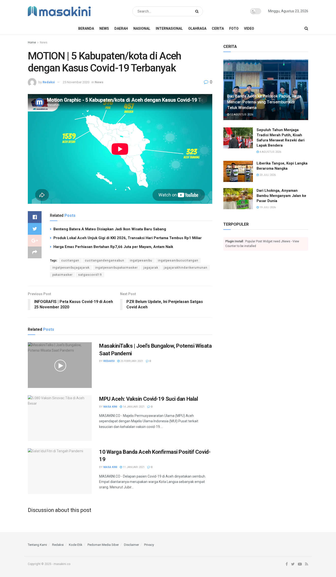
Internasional (169, 28)
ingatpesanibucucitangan (178, 260)
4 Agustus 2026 (270, 151)
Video (249, 28)
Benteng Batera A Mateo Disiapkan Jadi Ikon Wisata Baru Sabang (109, 229)
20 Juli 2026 (267, 175)
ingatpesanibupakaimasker (116, 267)
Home (32, 42)
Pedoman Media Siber (103, 545)
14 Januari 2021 (133, 406)
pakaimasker (62, 274)
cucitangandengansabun (104, 260)
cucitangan (70, 260)
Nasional (141, 28)
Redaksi (49, 82)
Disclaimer (131, 545)
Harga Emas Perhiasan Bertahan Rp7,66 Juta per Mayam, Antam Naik (113, 247)
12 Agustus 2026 (241, 114)
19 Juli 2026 (267, 207)
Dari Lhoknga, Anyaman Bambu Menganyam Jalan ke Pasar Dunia (281, 195)
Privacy (149, 545)
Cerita (218, 28)
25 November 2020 (76, 82)
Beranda (86, 28)
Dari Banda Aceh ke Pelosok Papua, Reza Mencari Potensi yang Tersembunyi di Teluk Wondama (264, 102)
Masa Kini (110, 406)
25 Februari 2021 (131, 361)
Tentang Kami (37, 545)
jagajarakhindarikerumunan (185, 267)
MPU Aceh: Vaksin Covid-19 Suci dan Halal (148, 399)
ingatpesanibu (141, 260)
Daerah (121, 28)
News (104, 28)
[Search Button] (198, 11)
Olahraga (197, 28)
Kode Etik (75, 545)
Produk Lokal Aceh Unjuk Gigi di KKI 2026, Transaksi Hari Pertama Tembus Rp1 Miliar (127, 238)
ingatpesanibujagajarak (71, 267)
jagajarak (150, 267)
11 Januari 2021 (133, 467)
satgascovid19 (90, 274)
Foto (234, 28)
